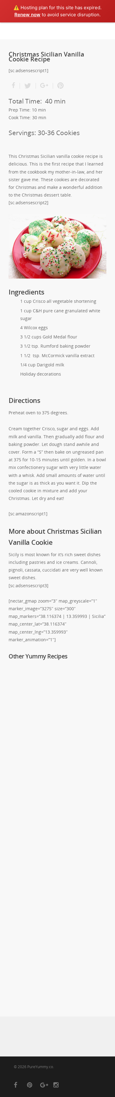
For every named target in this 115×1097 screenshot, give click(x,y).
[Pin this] (60, 86)
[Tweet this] (28, 86)
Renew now (27, 15)
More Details (59, 690)
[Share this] (14, 86)
